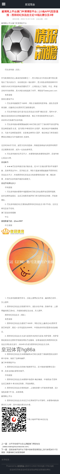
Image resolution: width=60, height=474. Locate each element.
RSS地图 (41, 466)
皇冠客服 (40, 469)
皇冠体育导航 (15, 469)
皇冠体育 (24, 469)
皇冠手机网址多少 (8, 183)
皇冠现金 (30, 4)
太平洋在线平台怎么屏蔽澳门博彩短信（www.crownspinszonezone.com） (20, 445)
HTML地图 (49, 466)
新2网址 (47, 469)
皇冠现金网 (32, 469)
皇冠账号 (5, 162)
